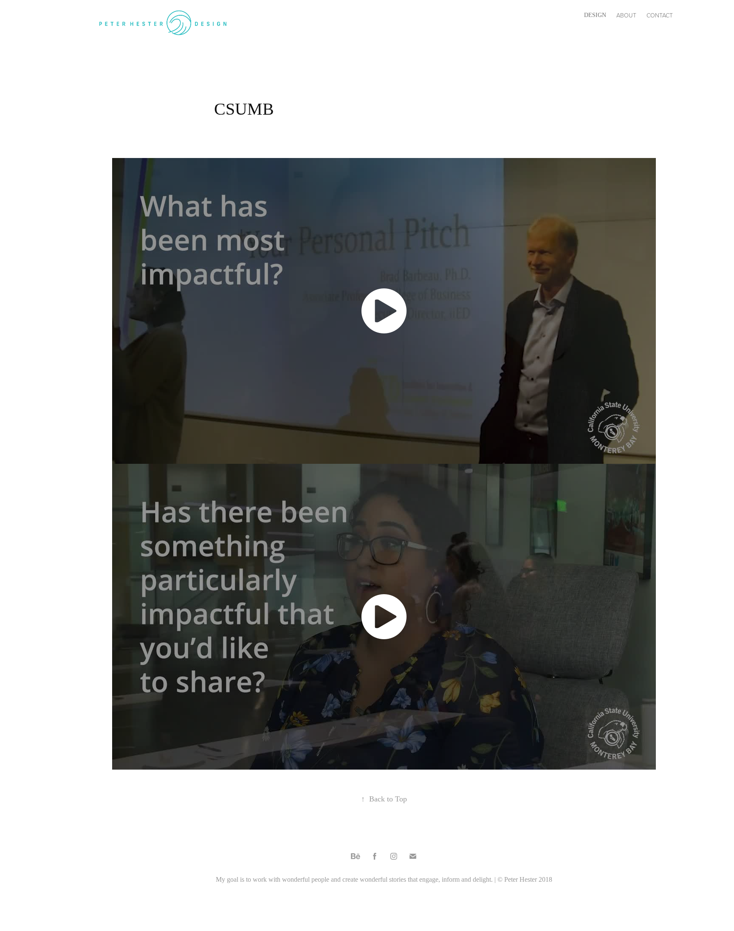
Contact (659, 15)
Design (595, 15)
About (626, 15)
